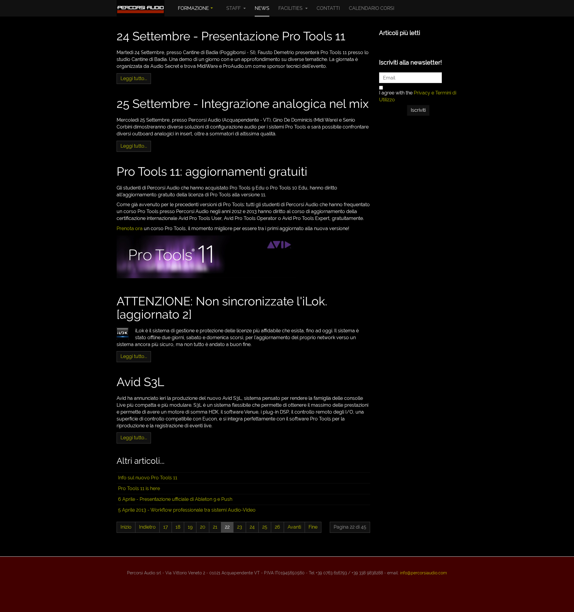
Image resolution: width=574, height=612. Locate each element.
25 (264, 527)
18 (177, 527)
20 (202, 527)
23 (239, 527)
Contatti (328, 8)
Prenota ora (130, 228)
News (262, 8)
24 (252, 527)
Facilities (291, 8)
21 (215, 527)
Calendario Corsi (371, 8)
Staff (234, 8)
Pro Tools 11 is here (139, 488)
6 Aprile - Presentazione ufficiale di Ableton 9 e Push (175, 499)
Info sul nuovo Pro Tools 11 (147, 478)
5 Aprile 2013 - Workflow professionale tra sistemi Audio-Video (187, 510)
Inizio (126, 527)
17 (165, 527)
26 (277, 527)
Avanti (294, 527)
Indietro (147, 527)
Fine (313, 527)
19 (190, 527)
